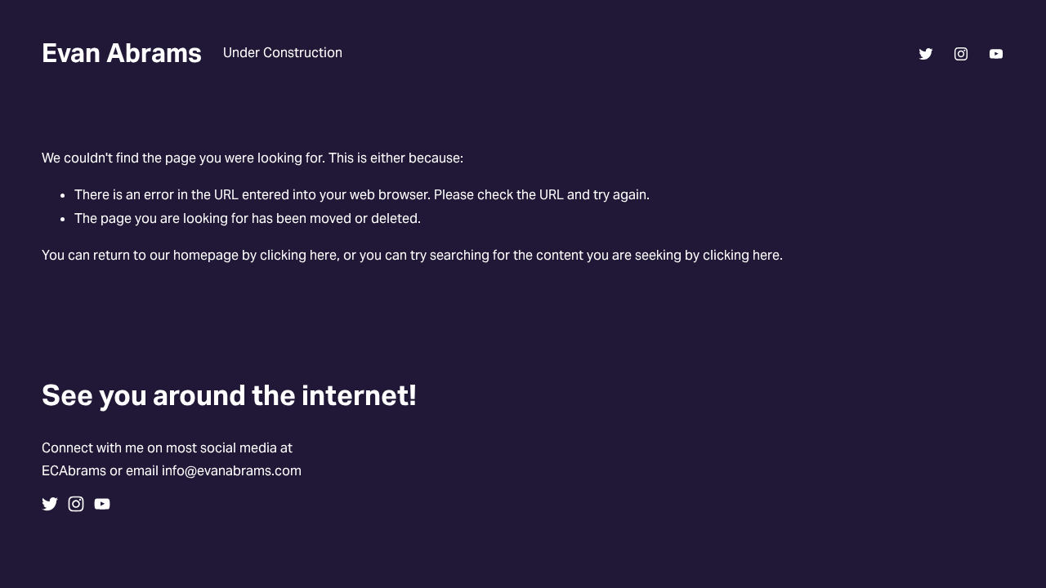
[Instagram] (961, 54)
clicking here (298, 255)
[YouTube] (996, 54)
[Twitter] (926, 54)
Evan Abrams (122, 53)
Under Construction (282, 52)
